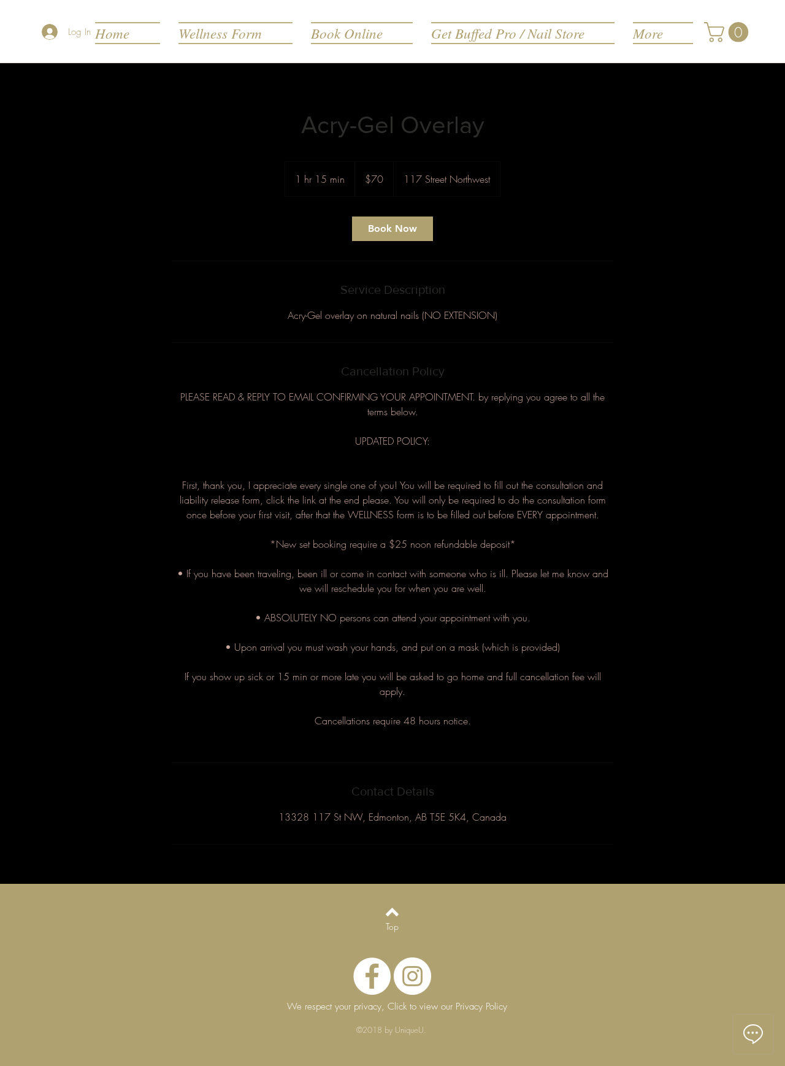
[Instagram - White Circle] (412, 976)
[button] (728, 32)
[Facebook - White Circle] (372, 976)
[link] (392, 229)
